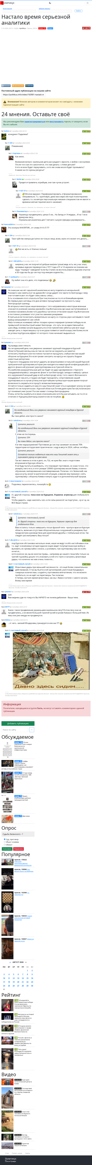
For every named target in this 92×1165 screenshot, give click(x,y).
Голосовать (7, 849)
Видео (50, 28)
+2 (86, 143)
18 (9, 982)
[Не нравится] (89, 28)
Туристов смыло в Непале (21, 1144)
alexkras (17, 420)
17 (4, 982)
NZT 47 (23, 191)
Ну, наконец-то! (21, 894)
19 (14, 982)
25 (9, 985)
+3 (86, 131)
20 (18, 982)
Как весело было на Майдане (23, 870)
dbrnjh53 (17, 261)
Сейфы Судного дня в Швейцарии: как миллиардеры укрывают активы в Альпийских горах (17, 765)
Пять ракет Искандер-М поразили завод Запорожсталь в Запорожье (22, 1052)
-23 (86, 28)
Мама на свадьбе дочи (24, 940)
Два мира (26, 816)
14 (23, 978)
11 (9, 978)
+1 (86, 191)
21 (23, 982)
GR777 (7, 607)
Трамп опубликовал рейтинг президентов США (22, 798)
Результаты (18, 849)
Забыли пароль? (44, 9)
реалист (8, 287)
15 (27, 978)
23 (32, 982)
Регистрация (7, 9)
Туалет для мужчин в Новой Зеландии (23, 918)
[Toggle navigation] (87, 3)
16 (32, 978)
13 (18, 978)
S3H (11, 143)
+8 (86, 235)
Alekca (7, 620)
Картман (16, 153)
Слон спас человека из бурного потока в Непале (22, 1114)
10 (4, 978)
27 (18, 985)
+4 (86, 153)
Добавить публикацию (18, 723)
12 (14, 978)
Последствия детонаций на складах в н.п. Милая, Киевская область (23, 1091)
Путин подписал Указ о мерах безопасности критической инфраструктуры (23, 746)
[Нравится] (83, 28)
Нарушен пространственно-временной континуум (23, 863)
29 (27, 985)
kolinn (6, 131)
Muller (19, 179)
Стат (7, 1153)
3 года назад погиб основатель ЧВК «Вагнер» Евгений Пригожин (23, 776)
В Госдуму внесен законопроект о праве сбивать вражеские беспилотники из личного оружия (16, 1030)
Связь (27, 1153)
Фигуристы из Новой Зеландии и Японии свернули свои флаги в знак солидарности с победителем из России (17, 1018)
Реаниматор (22, 211)
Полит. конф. (17, 1153)
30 (32, 985)
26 (14, 985)
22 (27, 982)
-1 (86, 592)
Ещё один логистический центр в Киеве (23, 1082)
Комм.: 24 (42, 28)
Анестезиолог (16, 481)
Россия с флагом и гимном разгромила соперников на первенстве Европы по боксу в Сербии (23, 1041)
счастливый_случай (18, 491)
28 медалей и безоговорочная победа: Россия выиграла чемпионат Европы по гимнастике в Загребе (23, 1004)
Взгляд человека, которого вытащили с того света (22, 1137)
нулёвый (14, 277)
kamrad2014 (9, 224)
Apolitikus (22, 28)
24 (4, 985)
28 (23, 985)
